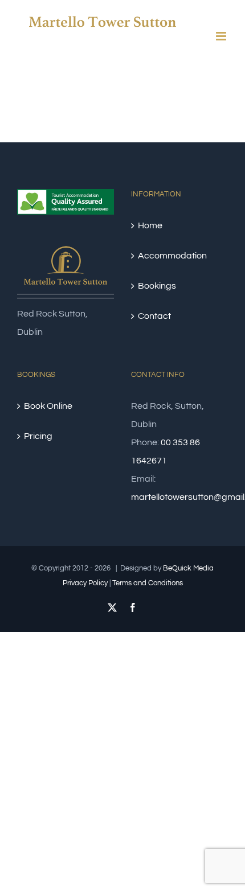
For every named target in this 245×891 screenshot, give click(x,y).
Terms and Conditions (147, 583)
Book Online (48, 405)
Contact (154, 316)
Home (150, 225)
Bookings (157, 285)
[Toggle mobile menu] (222, 36)
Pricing (38, 436)
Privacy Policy (85, 583)
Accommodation (172, 255)
